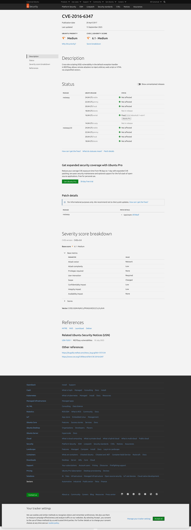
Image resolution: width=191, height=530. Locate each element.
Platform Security (69, 7)
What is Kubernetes (70, 395)
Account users (84, 465)
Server (73, 460)
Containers (31, 455)
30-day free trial (86, 182)
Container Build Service (121, 455)
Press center (111, 494)
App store (66, 417)
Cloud (29, 438)
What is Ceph (67, 390)
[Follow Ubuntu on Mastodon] (122, 494)
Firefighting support (118, 465)
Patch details (109, 151)
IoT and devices (129, 476)
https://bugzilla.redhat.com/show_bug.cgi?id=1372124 (84, 353)
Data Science (78, 406)
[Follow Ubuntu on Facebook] (128, 494)
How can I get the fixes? (71, 151)
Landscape (31, 449)
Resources (107, 395)
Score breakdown (94, 44)
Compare (84, 449)
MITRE (64, 328)
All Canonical (154, 2)
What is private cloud (92, 438)
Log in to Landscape (111, 449)
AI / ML (29, 406)
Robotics (30, 412)
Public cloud (144, 438)
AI (63, 476)
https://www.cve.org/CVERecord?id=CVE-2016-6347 (82, 357)
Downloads (31, 460)
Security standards (105, 7)
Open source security (113, 476)
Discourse (104, 465)
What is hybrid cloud (111, 438)
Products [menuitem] (64, 2)
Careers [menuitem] (121, 2)
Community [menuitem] (97, 2)
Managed (78, 390)
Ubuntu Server (32, 433)
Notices (127, 7)
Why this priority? (69, 44)
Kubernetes (31, 395)
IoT (28, 417)
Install (64, 385)
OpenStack (31, 385)
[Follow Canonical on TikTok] (151, 494)
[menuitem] (156, 2)
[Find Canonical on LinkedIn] (134, 494)
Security (30, 444)
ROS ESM (65, 412)
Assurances (137, 7)
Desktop (65, 460)
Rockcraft (136, 455)
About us (65, 494)
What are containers (70, 455)
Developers (80, 428)
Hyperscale (66, 433)
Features (65, 422)
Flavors (90, 428)
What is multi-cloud (129, 438)
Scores (70, 301)
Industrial (77, 481)
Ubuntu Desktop (33, 428)
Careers (85, 494)
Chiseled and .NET (103, 455)
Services (88, 422)
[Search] (164, 2)
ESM (81, 7)
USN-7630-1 (66, 340)
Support (72, 385)
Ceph (29, 390)
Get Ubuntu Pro (70, 182)
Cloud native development (148, 476)
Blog (92, 494)
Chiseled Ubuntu (86, 455)
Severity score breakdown (39, 64)
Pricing (95, 465)
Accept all (159, 519)
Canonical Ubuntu (33, 2)
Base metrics (72, 253)
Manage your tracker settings (139, 519)
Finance (104, 481)
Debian (89, 328)
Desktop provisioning (92, 471)
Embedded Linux (79, 417)
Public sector (88, 481)
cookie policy (53, 523)
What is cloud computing (72, 438)
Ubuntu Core (32, 422)
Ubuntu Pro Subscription (72, 471)
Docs (97, 390)
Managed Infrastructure (93, 476)
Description (33, 56)
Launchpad (79, 328)
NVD (71, 328)
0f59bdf (136, 215)
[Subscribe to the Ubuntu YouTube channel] (146, 494)
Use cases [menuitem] (75, 2)
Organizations (67, 428)
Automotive (67, 481)
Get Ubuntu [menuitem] (110, 2)
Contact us (32, 495)
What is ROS (76, 412)
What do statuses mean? (92, 151)
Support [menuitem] (86, 2)
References (33, 68)
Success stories (77, 422)
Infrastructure (76, 476)
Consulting (88, 390)
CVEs (118, 7)
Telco (97, 481)
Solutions (30, 476)
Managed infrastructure (36, 401)
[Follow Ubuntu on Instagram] (140, 494)
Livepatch (90, 7)
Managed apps (68, 401)
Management (93, 417)
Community (88, 412)
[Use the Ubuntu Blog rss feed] (157, 494)
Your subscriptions (69, 465)
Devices (106, 471)
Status (31, 60)
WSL (80, 460)
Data (67, 476)
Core (86, 460)
